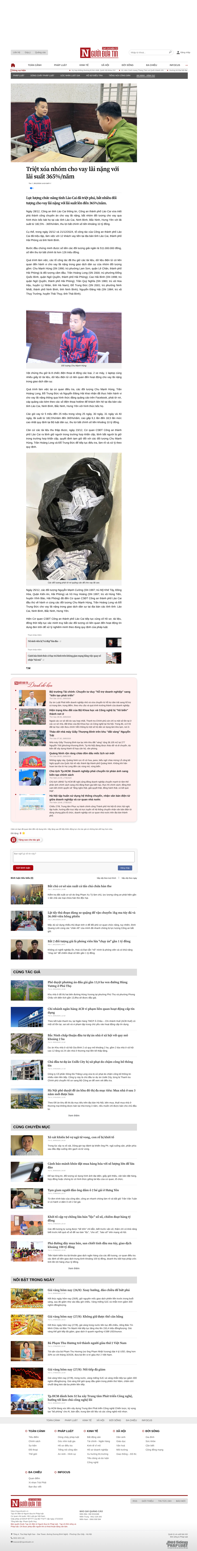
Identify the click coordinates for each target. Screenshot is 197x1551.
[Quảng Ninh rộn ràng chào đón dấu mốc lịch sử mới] (33, 760)
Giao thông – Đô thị (126, 1454)
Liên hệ (16, 52)
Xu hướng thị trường (97, 1454)
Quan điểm (34, 1478)
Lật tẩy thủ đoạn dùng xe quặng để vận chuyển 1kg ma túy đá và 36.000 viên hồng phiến (91, 914)
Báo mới (180, 1501)
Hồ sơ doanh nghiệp (97, 1449)
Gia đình (150, 1437)
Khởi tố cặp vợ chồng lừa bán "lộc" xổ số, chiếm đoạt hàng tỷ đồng (89, 1218)
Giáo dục (121, 1441)
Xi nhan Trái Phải (37, 1482)
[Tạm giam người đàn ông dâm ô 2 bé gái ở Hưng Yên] (27, 1198)
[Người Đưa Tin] (62, 1502)
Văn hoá (120, 1445)
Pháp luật (60, 65)
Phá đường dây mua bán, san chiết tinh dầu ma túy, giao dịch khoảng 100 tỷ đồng (89, 1245)
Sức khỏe (150, 1441)
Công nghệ (92, 1462)
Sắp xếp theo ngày (129, 878)
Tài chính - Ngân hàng (98, 1441)
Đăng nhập (125, 868)
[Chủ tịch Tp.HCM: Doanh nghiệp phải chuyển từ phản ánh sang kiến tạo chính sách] (33, 777)
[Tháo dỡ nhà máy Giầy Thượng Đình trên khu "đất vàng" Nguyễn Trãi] (33, 738)
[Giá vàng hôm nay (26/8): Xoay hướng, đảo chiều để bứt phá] (27, 1298)
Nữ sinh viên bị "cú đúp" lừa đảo (43, 641)
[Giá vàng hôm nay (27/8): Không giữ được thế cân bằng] (27, 1325)
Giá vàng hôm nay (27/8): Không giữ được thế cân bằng (85, 1316)
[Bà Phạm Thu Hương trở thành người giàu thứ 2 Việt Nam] (27, 1351)
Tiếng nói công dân (119, 75)
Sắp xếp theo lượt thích (106, 878)
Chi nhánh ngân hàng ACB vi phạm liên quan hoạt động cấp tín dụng (91, 1010)
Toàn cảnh (34, 65)
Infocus (175, 65)
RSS (135, 1501)
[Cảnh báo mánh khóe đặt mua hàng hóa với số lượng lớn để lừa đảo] (27, 1172)
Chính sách (34, 1441)
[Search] (170, 52)
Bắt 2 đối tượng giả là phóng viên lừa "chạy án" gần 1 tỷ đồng (89, 941)
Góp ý (27, 52)
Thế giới (33, 1454)
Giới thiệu (147, 1501)
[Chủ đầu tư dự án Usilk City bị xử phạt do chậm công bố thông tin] (27, 1070)
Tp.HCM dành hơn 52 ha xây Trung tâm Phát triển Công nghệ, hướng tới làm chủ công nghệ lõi (90, 1398)
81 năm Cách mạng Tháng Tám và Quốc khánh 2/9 (119, 70)
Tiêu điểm (34, 1437)
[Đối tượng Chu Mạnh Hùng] (74, 331)
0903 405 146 (18, 1538)
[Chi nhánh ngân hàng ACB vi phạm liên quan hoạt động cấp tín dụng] (27, 1017)
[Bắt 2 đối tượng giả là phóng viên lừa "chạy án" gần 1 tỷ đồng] (27, 949)
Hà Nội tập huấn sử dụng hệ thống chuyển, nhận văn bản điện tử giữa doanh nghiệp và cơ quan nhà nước (89, 797)
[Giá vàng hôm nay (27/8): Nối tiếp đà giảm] (27, 1378)
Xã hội (105, 65)
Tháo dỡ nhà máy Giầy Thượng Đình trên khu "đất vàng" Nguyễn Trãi (89, 733)
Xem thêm (74, 1115)
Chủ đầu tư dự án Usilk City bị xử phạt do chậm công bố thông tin (90, 1063)
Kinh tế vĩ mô (94, 1445)
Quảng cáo (40, 52)
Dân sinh (120, 1437)
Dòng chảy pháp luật (42, 75)
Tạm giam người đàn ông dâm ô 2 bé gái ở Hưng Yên (83, 1190)
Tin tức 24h (164, 1501)
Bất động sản (94, 1437)
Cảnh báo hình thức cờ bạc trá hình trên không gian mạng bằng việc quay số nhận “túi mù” (64, 658)
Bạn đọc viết (35, 1486)
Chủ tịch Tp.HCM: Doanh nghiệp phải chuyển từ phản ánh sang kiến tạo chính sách (88, 773)
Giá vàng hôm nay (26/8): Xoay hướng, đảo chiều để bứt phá (89, 1290)
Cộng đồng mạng (154, 1449)
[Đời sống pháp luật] (158, 1545)
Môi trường (122, 1449)
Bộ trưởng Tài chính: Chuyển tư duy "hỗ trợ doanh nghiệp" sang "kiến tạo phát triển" (89, 693)
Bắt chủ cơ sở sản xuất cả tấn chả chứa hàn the (80, 886)
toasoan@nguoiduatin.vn (23, 1542)
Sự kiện (33, 1445)
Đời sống (127, 65)
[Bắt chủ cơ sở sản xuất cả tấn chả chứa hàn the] (27, 894)
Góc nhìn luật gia (70, 75)
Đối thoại (33, 1449)
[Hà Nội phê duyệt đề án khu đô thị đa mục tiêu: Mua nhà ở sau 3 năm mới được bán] (27, 1098)
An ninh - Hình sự (146, 75)
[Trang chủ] (99, 52)
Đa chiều (151, 65)
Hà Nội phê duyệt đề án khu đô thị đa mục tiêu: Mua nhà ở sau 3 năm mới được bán (91, 1092)
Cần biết (150, 1445)
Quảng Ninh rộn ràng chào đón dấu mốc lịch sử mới (81, 753)
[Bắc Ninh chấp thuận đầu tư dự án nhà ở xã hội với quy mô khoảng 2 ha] (27, 1043)
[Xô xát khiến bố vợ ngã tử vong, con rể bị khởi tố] (27, 1145)
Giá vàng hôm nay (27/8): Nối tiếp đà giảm (76, 1369)
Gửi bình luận (23, 868)
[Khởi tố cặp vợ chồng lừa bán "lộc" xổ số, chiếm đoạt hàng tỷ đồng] (27, 1225)
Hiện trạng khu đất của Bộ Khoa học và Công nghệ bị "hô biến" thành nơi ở (88, 712)
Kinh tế (84, 65)
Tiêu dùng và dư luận (98, 1458)
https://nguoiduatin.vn (19, 1511)
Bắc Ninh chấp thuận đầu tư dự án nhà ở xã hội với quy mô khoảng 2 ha (88, 1037)
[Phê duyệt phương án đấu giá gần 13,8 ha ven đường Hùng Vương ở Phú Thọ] (27, 990)
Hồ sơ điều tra (94, 75)
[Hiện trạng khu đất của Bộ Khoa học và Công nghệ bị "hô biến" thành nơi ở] (33, 716)
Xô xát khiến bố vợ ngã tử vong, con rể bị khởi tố (81, 1137)
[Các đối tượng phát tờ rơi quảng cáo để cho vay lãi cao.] (74, 516)
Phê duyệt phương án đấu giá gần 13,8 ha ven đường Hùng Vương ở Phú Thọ (87, 984)
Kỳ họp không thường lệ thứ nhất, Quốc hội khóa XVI (70, 70)
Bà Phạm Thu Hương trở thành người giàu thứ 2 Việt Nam (87, 1343)
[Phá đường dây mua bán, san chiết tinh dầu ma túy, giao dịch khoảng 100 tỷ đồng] (27, 1251)
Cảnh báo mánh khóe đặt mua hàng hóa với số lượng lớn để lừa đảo (91, 1165)
